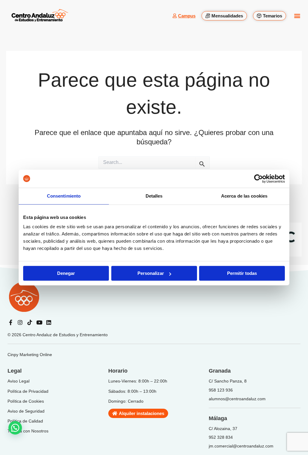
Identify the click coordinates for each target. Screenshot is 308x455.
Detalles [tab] (154, 195)
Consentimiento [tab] (64, 195)
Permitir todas (242, 273)
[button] (297, 16)
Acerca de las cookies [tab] (244, 195)
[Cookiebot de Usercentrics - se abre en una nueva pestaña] (258, 178)
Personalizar (150, 273)
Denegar (66, 273)
